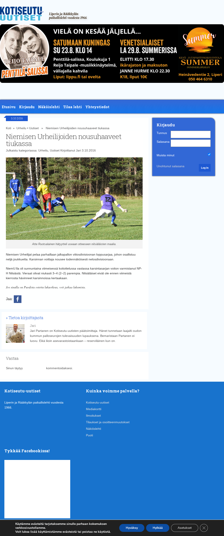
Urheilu (21, 128)
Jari (78, 150)
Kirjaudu (27, 106)
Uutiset (34, 128)
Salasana (163, 141)
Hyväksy (132, 528)
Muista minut (165, 155)
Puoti (89, 435)
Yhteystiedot (97, 106)
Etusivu (9, 106)
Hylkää (158, 528)
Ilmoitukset (93, 415)
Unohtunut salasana (170, 166)
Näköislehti (49, 106)
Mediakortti (93, 409)
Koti (8, 128)
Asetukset (185, 528)
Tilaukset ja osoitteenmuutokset (108, 422)
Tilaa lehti (72, 106)
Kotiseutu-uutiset (97, 402)
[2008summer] (112, 84)
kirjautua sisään (34, 368)
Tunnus (162, 133)
